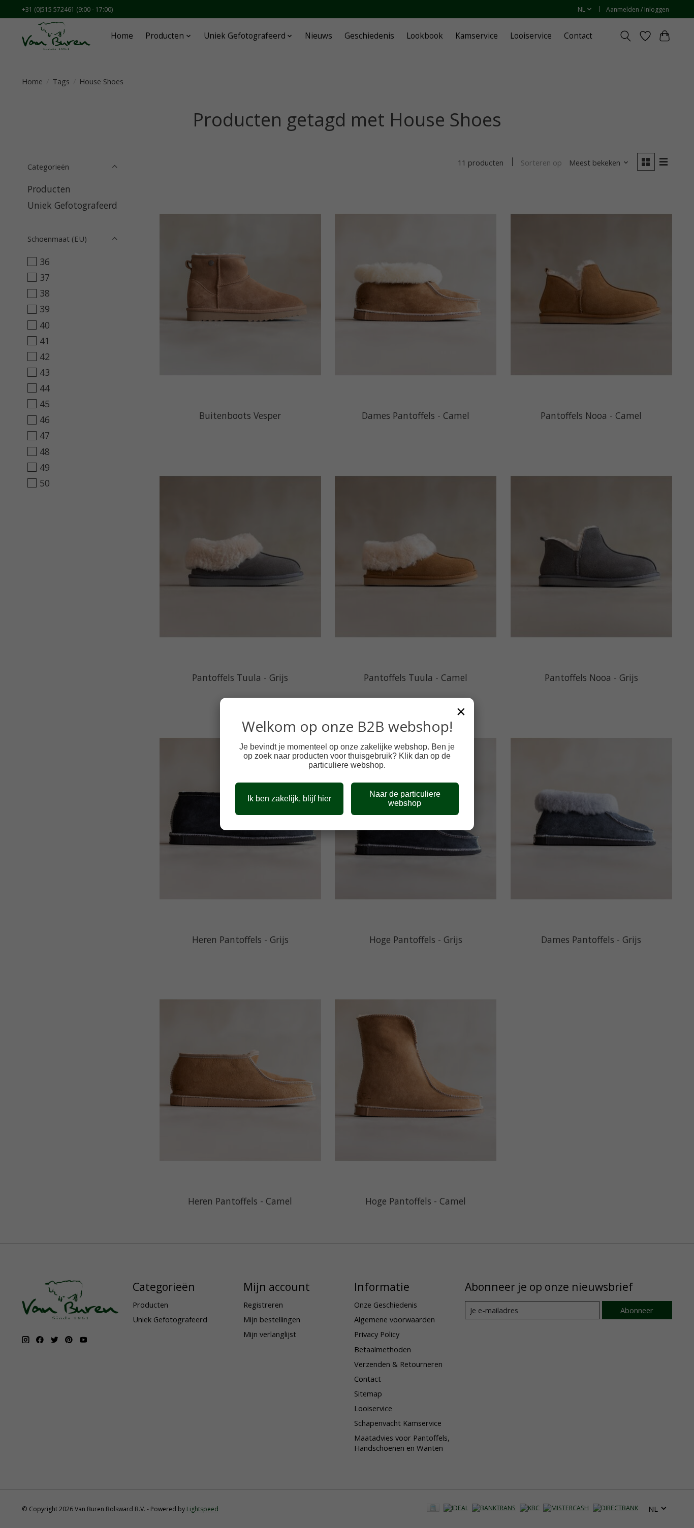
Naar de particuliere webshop (404, 798)
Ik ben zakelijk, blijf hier (289, 798)
